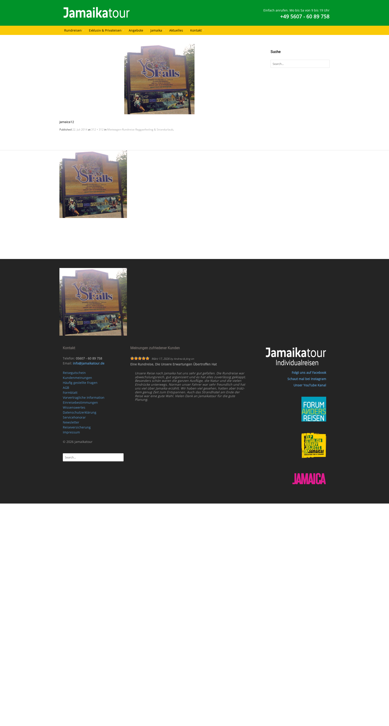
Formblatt (70, 392)
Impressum (71, 432)
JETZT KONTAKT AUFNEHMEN (200, 253)
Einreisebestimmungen (80, 402)
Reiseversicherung (77, 427)
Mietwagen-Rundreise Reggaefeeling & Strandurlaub (140, 129)
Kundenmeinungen (77, 378)
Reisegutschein (74, 373)
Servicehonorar (74, 417)
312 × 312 (97, 129)
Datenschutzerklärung (79, 412)
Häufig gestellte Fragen (80, 382)
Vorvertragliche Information (83, 397)
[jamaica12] (159, 79)
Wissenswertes (74, 407)
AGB (66, 387)
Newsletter (71, 422)
